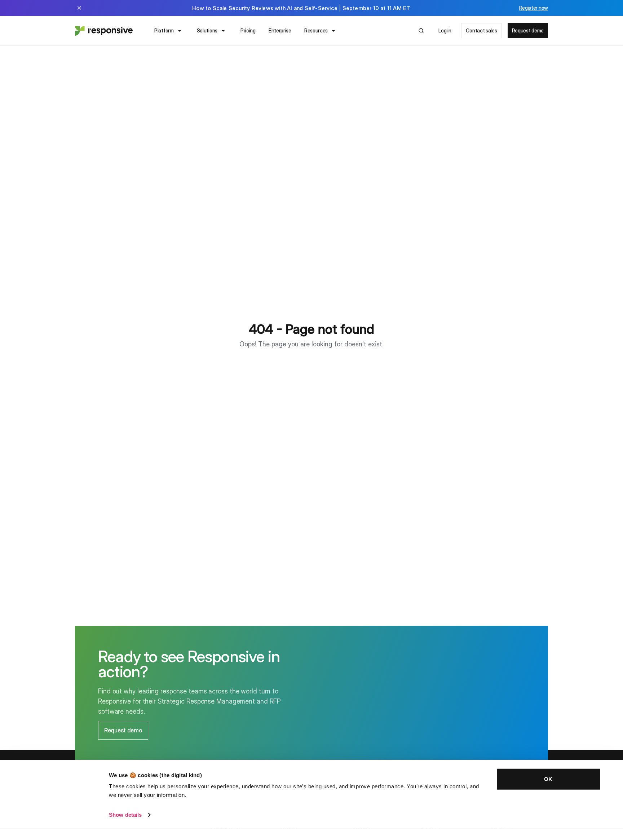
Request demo (528, 30)
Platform (164, 30)
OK (548, 779)
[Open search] (421, 30)
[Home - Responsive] (104, 30)
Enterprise (280, 30)
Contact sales (481, 30)
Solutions (207, 30)
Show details (125, 815)
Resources (316, 30)
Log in (444, 30)
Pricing (248, 30)
